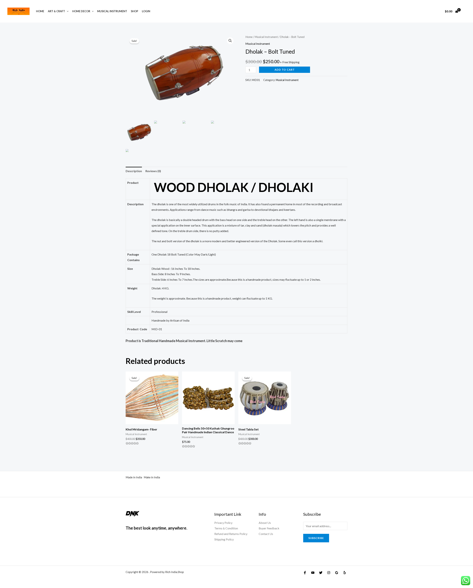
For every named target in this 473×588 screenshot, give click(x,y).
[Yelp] (344, 572)
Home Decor (81, 11)
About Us (265, 522)
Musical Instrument (112, 11)
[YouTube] (312, 572)
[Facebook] (305, 572)
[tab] (134, 171)
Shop (134, 11)
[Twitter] (320, 572)
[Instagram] (328, 572)
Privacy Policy (223, 522)
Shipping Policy (224, 539)
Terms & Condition (226, 528)
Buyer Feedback (269, 528)
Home (40, 11)
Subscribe (316, 538)
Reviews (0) (153, 171)
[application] (67, 11)
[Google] (336, 572)
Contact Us (266, 533)
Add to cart (285, 69)
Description (134, 171)
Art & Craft (56, 11)
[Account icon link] (465, 11)
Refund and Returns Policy (230, 533)
